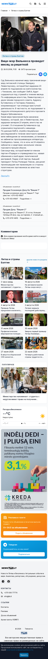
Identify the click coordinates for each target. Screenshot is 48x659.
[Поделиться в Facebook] (40, 74)
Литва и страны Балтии (20, 11)
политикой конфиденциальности (20, 650)
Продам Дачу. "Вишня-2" (14, 209)
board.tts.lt (16, 187)
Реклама (4, 611)
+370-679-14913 (11, 218)
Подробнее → (25, 199)
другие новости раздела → (37, 261)
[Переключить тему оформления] (40, 4)
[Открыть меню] (44, 3)
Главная (4, 11)
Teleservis (29, 629)
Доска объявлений (8, 615)
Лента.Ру (5, 176)
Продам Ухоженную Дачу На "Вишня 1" (21, 190)
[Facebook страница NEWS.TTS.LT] (9, 581)
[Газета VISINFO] (35, 4)
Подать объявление (24, 533)
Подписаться (24, 554)
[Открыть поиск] (30, 4)
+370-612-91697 (11, 199)
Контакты (5, 607)
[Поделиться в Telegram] (45, 74)
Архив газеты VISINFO (10, 620)
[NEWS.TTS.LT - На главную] (9, 3)
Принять (24, 655)
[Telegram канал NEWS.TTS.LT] (3, 581)
